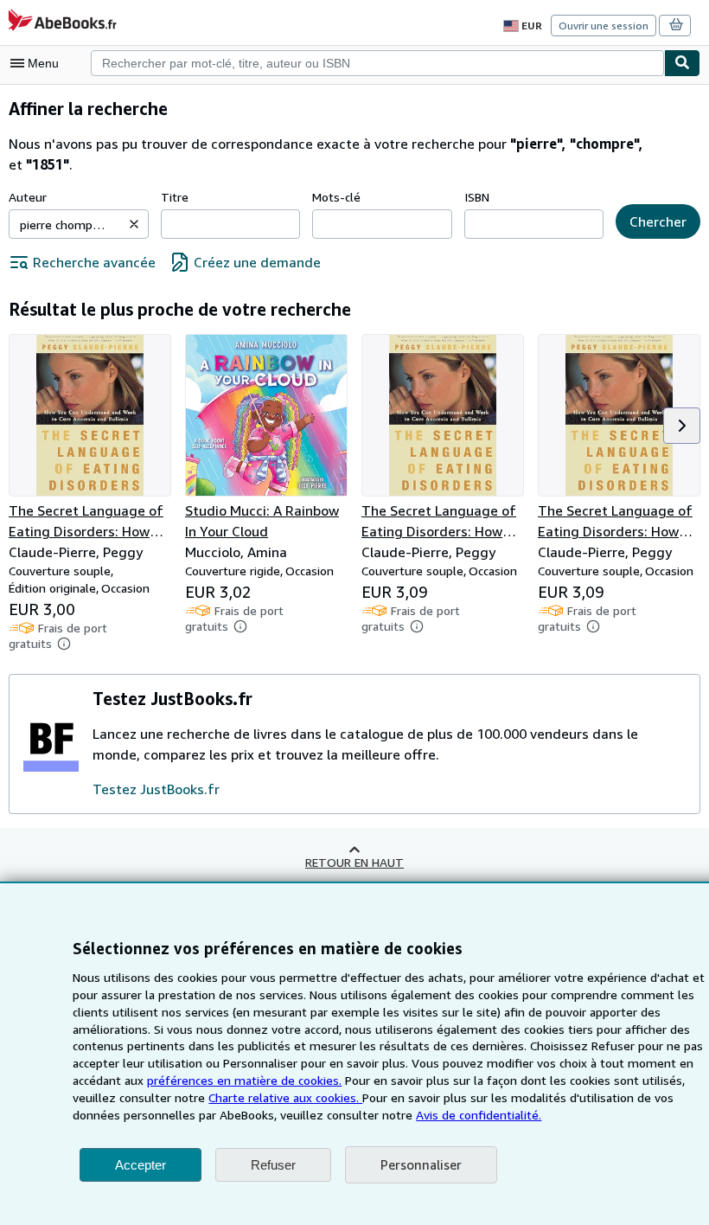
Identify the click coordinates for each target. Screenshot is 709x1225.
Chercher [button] (658, 221)
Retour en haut (354, 862)
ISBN (476, 196)
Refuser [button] (273, 1165)
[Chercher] (682, 63)
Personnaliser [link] (421, 1164)
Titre (174, 196)
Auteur (28, 196)
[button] (134, 224)
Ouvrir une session (603, 25)
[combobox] (377, 63)
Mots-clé (336, 196)
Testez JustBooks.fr (156, 789)
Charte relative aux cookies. (285, 1097)
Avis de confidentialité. (478, 1114)
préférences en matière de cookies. (244, 1080)
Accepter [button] (140, 1165)
